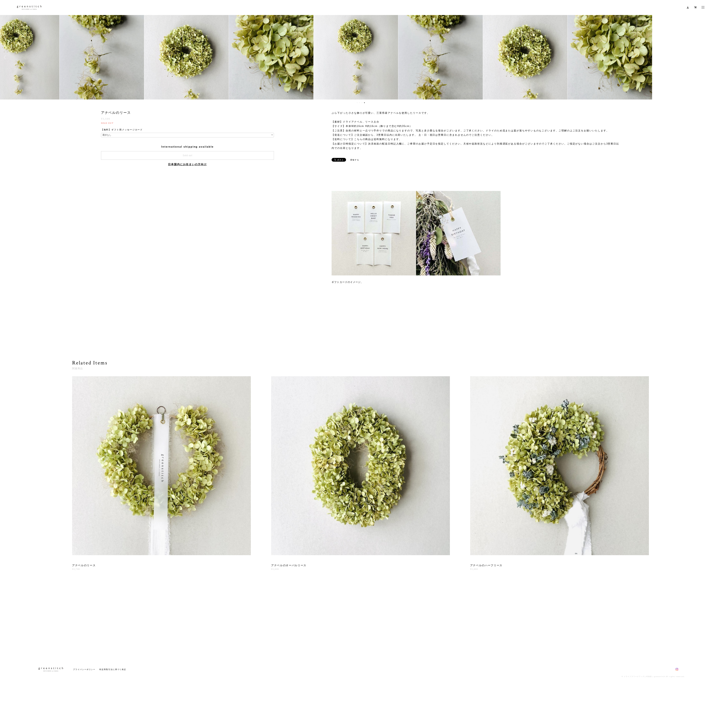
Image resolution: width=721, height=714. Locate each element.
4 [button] (364, 102)
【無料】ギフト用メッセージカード (122, 129)
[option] (360, 57)
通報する (354, 160)
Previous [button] (6, 57)
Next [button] (715, 57)
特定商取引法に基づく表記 (112, 669)
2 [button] (359, 102)
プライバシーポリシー (84, 669)
